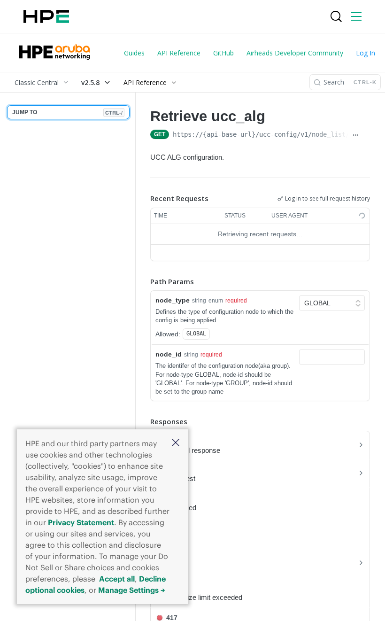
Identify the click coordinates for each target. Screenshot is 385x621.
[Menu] (356, 16)
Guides (134, 52)
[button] (175, 443)
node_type (172, 300)
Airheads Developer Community (294, 52)
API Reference (178, 52)
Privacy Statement (81, 522)
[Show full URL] (355, 135)
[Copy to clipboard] (366, 135)
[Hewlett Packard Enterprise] (46, 16)
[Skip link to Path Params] (143, 281)
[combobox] (332, 357)
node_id (168, 354)
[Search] (336, 16)
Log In (365, 52)
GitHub (223, 52)
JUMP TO (67, 112)
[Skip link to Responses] (143, 421)
